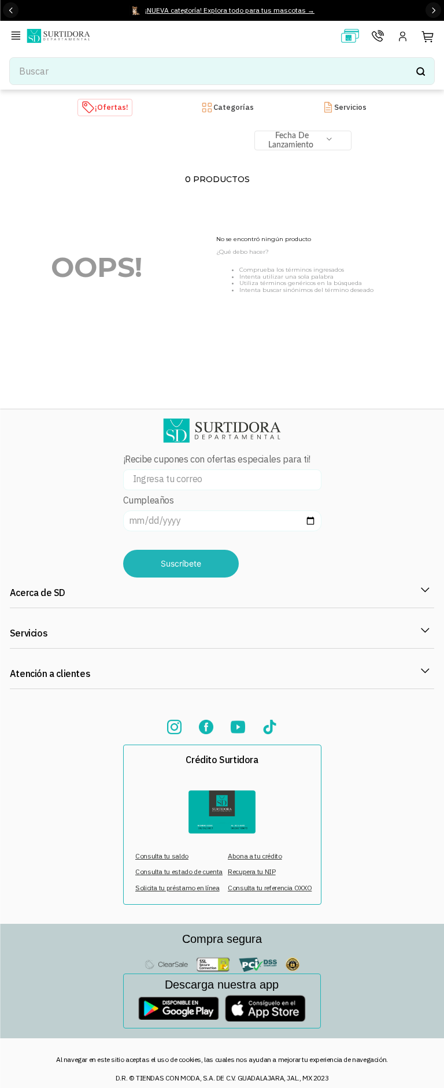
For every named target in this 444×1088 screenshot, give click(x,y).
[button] (18, 36)
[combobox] (222, 71)
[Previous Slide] (10, 10)
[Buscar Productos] (420, 71)
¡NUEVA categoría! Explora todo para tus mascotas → (229, 10)
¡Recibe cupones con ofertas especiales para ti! (216, 459)
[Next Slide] (433, 10)
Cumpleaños (148, 500)
